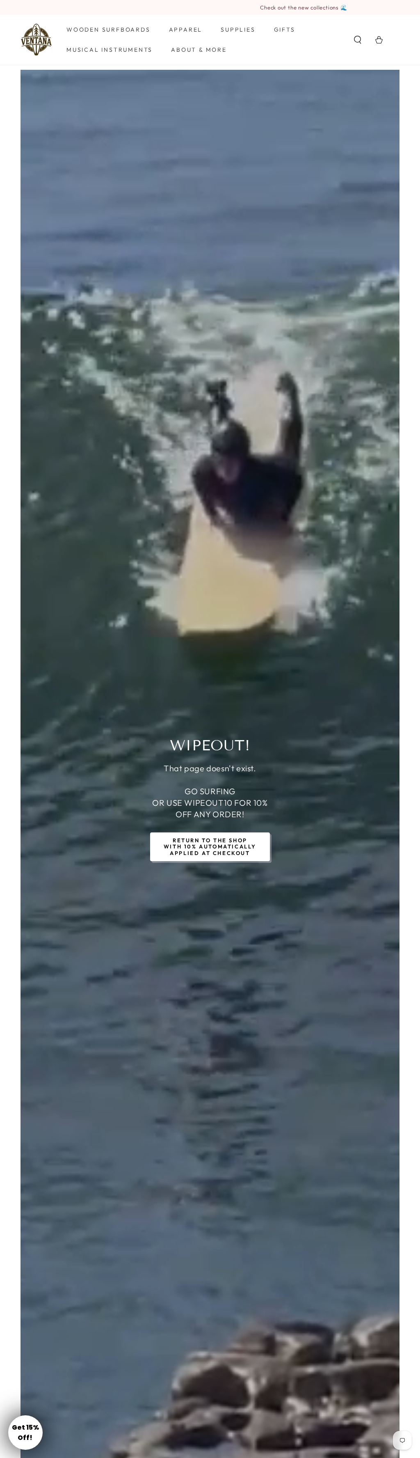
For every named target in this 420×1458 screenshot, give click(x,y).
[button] (357, 40)
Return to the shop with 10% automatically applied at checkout (210, 846)
